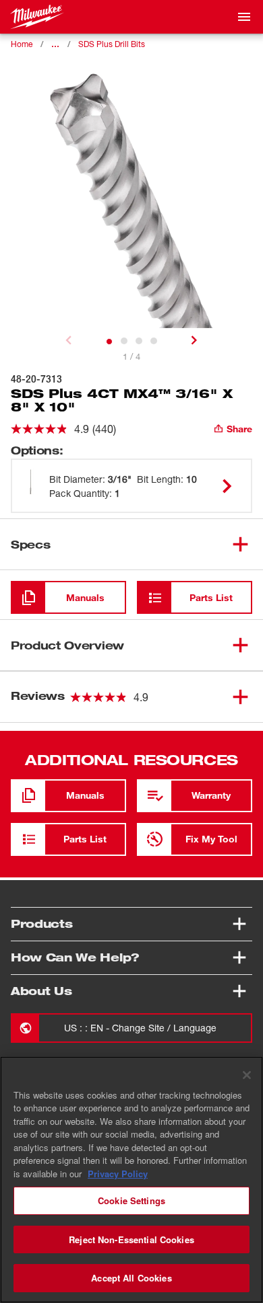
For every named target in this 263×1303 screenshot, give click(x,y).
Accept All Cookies (131, 1277)
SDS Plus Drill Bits (111, 44)
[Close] (247, 1075)
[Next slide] (194, 340)
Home (21, 44)
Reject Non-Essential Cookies (131, 1239)
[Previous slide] (69, 340)
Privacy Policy (118, 1173)
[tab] (109, 341)
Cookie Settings (131, 1200)
